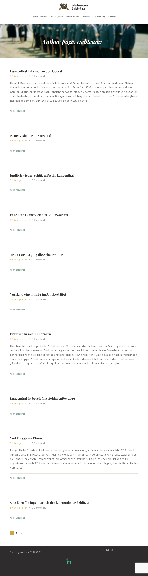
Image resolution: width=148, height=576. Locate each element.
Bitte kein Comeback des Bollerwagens (39, 215)
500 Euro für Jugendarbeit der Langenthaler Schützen (50, 503)
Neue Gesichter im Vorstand (30, 136)
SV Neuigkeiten (18, 76)
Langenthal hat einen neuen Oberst (36, 71)
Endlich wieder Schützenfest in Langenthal (42, 175)
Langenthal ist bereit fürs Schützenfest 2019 (42, 398)
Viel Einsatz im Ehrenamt (28, 438)
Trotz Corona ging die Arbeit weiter (36, 255)
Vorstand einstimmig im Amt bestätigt (38, 294)
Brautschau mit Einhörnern (30, 334)
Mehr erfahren (17, 110)
